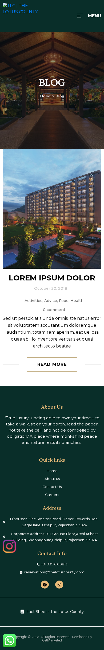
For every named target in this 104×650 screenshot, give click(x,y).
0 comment (54, 309)
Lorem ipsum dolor (52, 277)
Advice (50, 300)
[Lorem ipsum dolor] (52, 209)
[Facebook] (45, 585)
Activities (33, 300)
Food (64, 300)
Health (76, 300)
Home (45, 96)
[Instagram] (59, 585)
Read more (52, 364)
